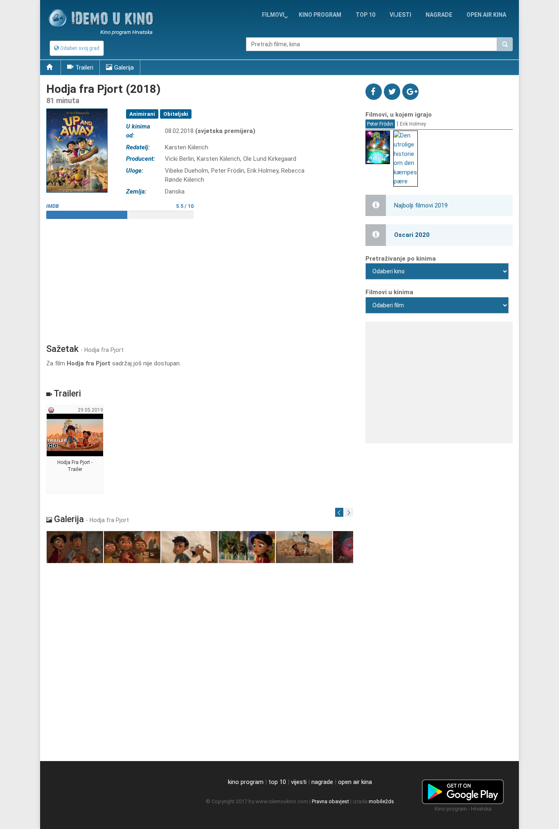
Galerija (124, 67)
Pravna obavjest (330, 801)
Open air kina (486, 14)
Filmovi (273, 14)
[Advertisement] (199, 278)
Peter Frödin (380, 124)
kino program (320, 14)
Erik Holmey (413, 124)
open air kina (355, 782)
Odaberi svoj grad (79, 48)
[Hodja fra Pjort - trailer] (75, 449)
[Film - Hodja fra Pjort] (75, 547)
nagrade (439, 14)
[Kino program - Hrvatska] (463, 790)
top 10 (277, 782)
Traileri (84, 67)
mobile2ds (381, 801)
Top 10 (365, 14)
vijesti (400, 14)
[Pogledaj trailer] (77, 108)
